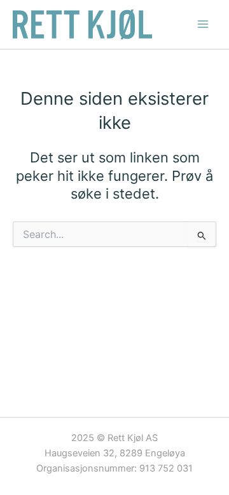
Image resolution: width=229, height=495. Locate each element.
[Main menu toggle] (203, 24)
